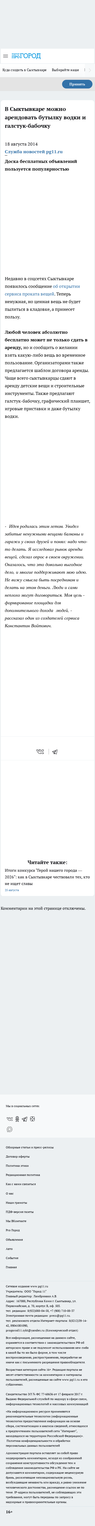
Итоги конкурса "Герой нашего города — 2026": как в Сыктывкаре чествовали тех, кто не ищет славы (47, 880)
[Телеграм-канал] (25, 1119)
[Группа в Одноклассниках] (17, 1119)
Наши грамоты (16, 1202)
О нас (10, 1193)
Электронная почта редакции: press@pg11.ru (38, 1315)
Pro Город (13, 1230)
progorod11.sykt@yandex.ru (25, 1330)
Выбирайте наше (65, 70)
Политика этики (17, 1166)
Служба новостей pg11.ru (34, 152)
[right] (90, 70)
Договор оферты (18, 1156)
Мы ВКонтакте (16, 1221)
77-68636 (47, 1394)
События (12, 1258)
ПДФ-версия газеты (20, 1212)
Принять (77, 84)
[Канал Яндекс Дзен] (32, 1119)
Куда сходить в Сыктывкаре (25, 70)
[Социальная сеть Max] (9, 1129)
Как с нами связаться (21, 1184)
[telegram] (56, 751)
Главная (11, 1267)
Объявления (14, 1239)
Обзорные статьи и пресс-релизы (30, 1147)
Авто (9, 1249)
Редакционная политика (23, 1175)
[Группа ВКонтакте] (9, 1119)
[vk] (40, 751)
